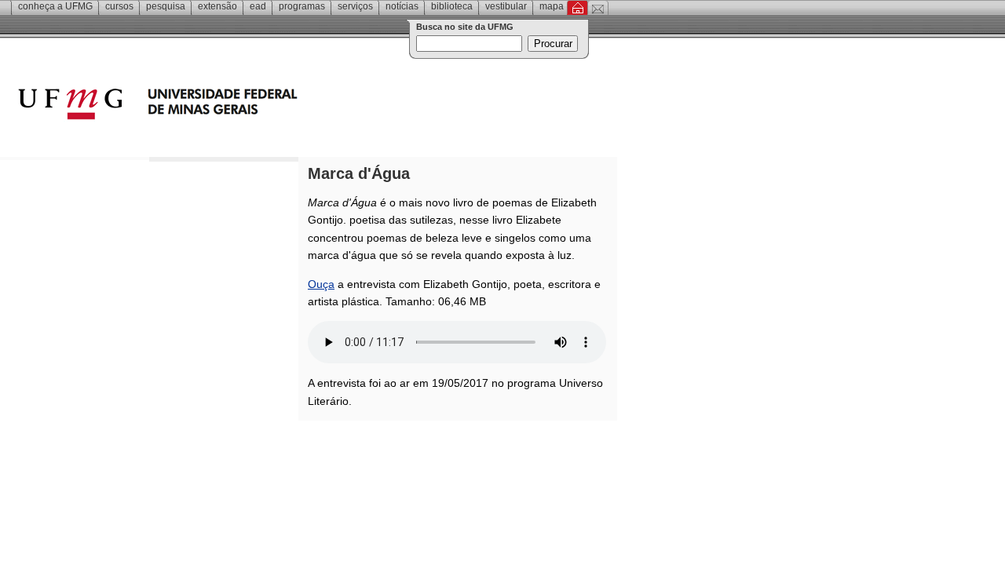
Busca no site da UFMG (464, 26)
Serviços (355, 6)
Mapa (551, 6)
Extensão (217, 6)
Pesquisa (165, 6)
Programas (302, 6)
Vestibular (506, 6)
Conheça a (55, 6)
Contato (597, 8)
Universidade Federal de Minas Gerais (247, 106)
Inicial (577, 8)
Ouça (321, 284)
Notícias (402, 6)
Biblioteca (452, 6)
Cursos (119, 6)
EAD (258, 6)
